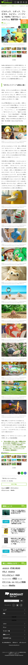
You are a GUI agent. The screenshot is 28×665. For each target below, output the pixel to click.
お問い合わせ (22, 642)
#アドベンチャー (15, 488)
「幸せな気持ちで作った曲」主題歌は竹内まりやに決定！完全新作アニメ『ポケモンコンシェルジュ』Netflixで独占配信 (14, 443)
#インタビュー (8, 575)
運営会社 (15, 642)
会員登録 (24, 21)
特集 (4, 613)
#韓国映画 (11, 571)
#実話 (14, 578)
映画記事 (14, 617)
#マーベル (6, 582)
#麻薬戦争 (5, 568)
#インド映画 (20, 582)
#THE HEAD (15, 568)
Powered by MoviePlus (13, 645)
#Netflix (12, 490)
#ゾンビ (20, 578)
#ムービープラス (6, 578)
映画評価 (14, 620)
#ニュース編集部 (10, 27)
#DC (13, 582)
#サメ (4, 572)
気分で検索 (24, 26)
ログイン (24, 17)
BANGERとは (7, 638)
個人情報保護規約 (6, 642)
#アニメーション (5, 490)
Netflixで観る (14, 484)
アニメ (4, 627)
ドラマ (4, 623)
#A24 (17, 575)
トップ (4, 610)
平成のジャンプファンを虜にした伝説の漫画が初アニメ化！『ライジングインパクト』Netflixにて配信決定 (14, 448)
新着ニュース (6, 23)
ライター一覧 (6, 631)
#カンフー (5, 585)
